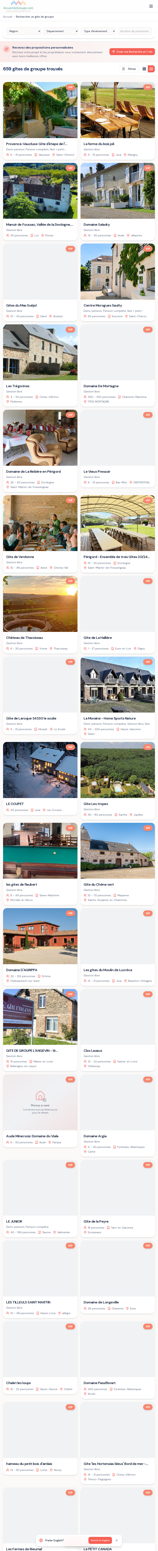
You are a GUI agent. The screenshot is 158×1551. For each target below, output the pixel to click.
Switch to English (100, 1540)
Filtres (132, 69)
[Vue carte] (151, 68)
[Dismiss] (116, 1540)
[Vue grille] (144, 68)
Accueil (7, 16)
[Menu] (151, 6)
